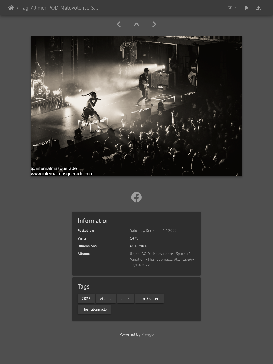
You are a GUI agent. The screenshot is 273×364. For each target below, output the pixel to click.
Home (11, 8)
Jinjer (125, 298)
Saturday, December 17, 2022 (153, 230)
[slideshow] (246, 7)
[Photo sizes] (232, 7)
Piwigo (147, 334)
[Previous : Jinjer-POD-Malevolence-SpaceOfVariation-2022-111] (118, 24)
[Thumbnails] (136, 24)
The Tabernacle (94, 309)
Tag (25, 7)
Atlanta (106, 298)
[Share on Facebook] (136, 197)
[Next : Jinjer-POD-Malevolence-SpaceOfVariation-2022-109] (154, 24)
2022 (86, 298)
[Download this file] (258, 7)
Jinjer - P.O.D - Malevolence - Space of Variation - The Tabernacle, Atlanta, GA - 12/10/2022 (162, 259)
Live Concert (149, 298)
